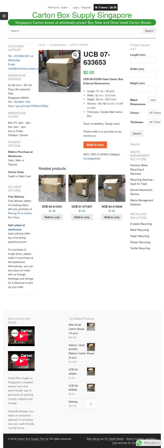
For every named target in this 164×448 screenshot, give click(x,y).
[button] (75, 55)
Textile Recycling (140, 248)
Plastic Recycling (140, 242)
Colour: (134, 112)
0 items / (107, 7)
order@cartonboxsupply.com (24, 68)
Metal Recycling (139, 230)
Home (42, 44)
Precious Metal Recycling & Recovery (139, 169)
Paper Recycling (139, 236)
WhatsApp (14, 60)
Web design (93, 439)
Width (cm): (137, 69)
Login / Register (82, 7)
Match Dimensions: (138, 102)
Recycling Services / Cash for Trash (142, 182)
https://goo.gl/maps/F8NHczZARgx (28, 106)
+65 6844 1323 (21, 102)
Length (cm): (138, 55)
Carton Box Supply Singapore (82, 14)
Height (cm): (137, 83)
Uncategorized (58, 44)
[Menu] (4, 16)
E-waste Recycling (141, 224)
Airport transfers (135, 439)
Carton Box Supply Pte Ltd (32, 439)
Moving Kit (14, 213)
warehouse (89, 135)
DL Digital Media (114, 439)
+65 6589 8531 (21, 56)
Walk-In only (95, 145)
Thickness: (137, 122)
